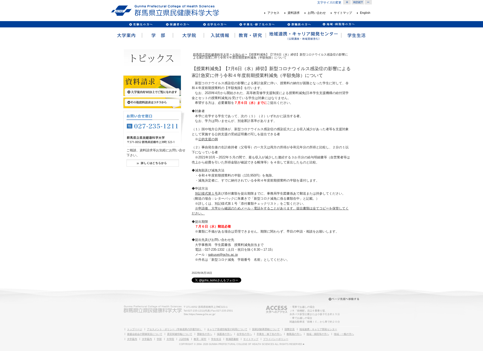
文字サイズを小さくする (368, 2)
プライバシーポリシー (275, 339)
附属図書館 (232, 339)
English (365, 13)
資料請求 (294, 13)
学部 (157, 35)
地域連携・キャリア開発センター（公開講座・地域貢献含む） (303, 35)
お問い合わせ (317, 13)
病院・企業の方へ (337, 24)
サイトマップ (343, 13)
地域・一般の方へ (344, 334)
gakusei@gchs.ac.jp (223, 254)
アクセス (273, 13)
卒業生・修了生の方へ (269, 334)
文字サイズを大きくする (347, 2)
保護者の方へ (177, 24)
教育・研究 (249, 35)
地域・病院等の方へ (317, 334)
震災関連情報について (179, 334)
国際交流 (290, 329)
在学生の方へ (244, 334)
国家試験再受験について (266, 329)
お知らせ (238, 54)
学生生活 (356, 35)
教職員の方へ (298, 24)
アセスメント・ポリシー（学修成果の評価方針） (174, 329)
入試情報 (219, 35)
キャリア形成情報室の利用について (227, 329)
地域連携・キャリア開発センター (318, 329)
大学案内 (126, 35)
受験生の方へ (141, 24)
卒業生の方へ (257, 24)
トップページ (134, 329)
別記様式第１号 (206, 193)
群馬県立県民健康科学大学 (211, 54)
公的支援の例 (208, 139)
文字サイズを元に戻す (357, 2)
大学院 (188, 35)
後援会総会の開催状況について (144, 334)
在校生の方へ (215, 24)
